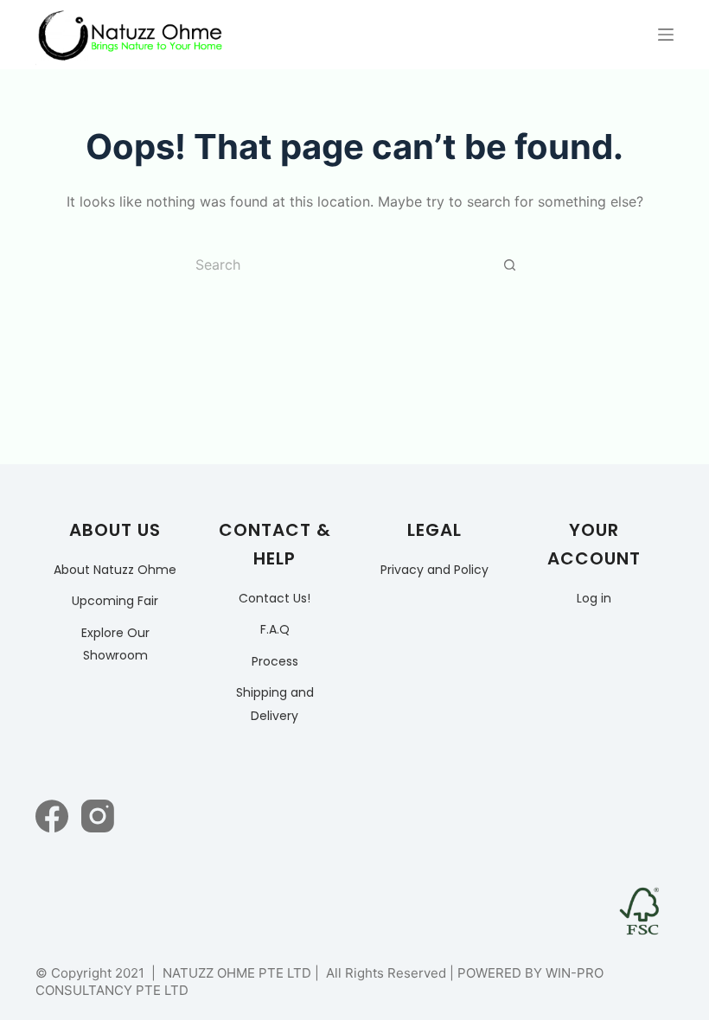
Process (275, 661)
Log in (594, 598)
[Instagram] (97, 816)
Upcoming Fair (115, 600)
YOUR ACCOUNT (594, 544)
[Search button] (510, 264)
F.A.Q (275, 629)
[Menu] (666, 34)
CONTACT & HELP (275, 544)
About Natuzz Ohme (115, 569)
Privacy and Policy (434, 569)
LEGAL (434, 530)
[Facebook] (51, 816)
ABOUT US (115, 530)
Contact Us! (274, 598)
